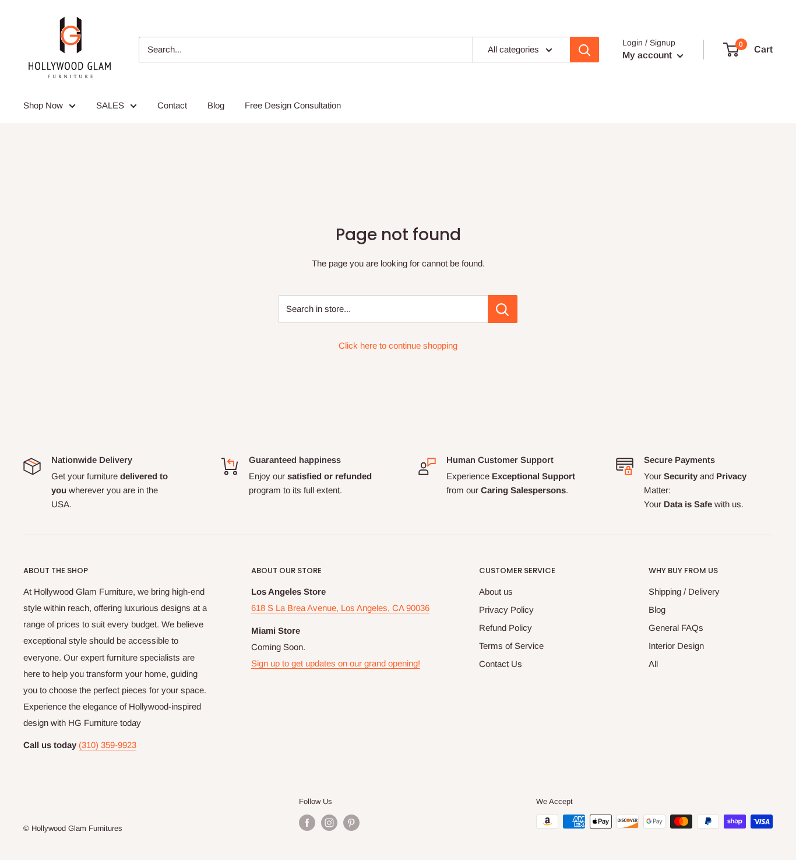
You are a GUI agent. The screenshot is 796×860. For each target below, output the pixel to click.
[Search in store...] (502, 309)
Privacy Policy (506, 610)
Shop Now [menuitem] (43, 105)
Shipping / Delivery (684, 591)
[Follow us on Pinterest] (351, 823)
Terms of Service (511, 646)
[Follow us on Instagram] (329, 823)
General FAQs (676, 628)
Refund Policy (505, 628)
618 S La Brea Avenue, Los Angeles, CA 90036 (340, 608)
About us (496, 591)
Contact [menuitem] (172, 105)
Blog (657, 610)
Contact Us (500, 664)
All (653, 664)
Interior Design (676, 646)
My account (648, 55)
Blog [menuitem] (215, 105)
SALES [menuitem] (110, 105)
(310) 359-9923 (107, 745)
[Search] (584, 49)
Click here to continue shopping (398, 345)
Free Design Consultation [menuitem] (293, 105)
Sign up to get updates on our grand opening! (335, 663)
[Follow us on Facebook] (307, 823)
